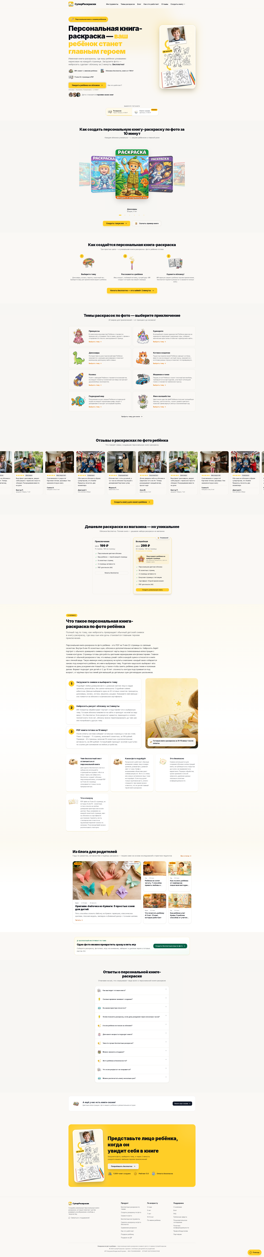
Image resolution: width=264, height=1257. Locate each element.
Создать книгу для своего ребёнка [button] (130, 502)
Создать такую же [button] (115, 223)
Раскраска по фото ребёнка (107, 1246)
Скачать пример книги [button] (149, 223)
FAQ (174, 1214)
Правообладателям (180, 1231)
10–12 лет (150, 1217)
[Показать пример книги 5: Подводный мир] (139, 215)
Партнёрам (177, 1234)
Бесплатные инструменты (130, 1219)
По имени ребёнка (153, 1220)
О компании (177, 1207)
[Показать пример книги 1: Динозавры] (120, 215)
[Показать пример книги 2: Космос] (125, 215)
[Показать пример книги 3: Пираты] (129, 215)
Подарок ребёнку (127, 1234)
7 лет (149, 1214)
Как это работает (151, 4)
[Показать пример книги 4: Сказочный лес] (134, 215)
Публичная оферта (180, 1217)
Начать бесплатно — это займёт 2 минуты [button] (130, 290)
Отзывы (164, 4)
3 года (149, 1207)
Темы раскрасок (128, 4)
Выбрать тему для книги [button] (130, 416)
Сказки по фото (126, 1216)
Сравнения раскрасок (129, 1228)
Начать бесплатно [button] (112, 573)
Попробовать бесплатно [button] (121, 1166)
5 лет (149, 1210)
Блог (139, 4)
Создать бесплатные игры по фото (169, 946)
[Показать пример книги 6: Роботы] (144, 215)
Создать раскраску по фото (131, 1212)
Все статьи (185, 856)
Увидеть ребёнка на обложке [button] (86, 85)
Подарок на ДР (126, 1237)
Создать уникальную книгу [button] (152, 590)
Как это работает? (115, 85)
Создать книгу (177, 4)
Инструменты (112, 4)
